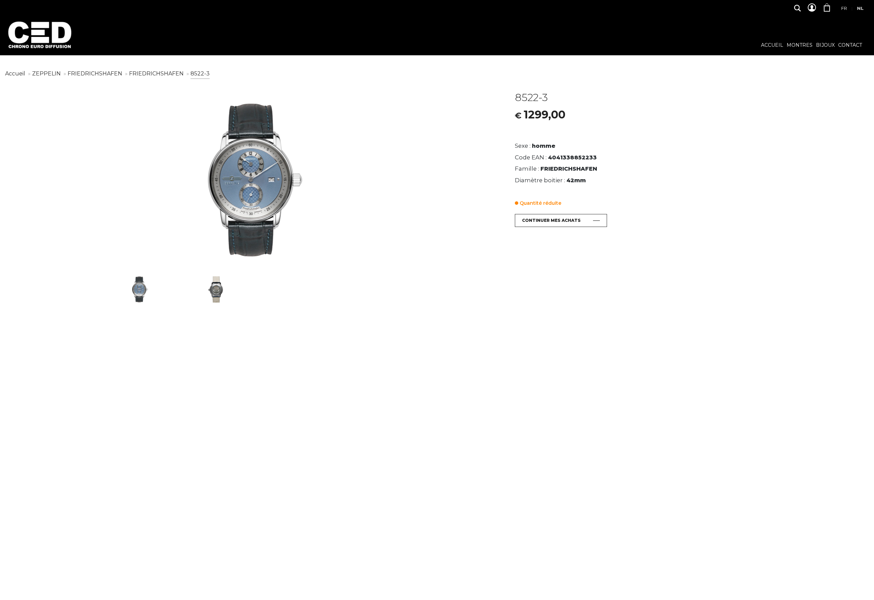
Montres (800, 45)
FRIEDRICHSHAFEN (96, 73)
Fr (844, 8)
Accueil (772, 45)
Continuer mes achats (551, 220)
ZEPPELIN (47, 73)
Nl (860, 8)
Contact (850, 45)
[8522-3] (255, 180)
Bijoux (825, 45)
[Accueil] (39, 40)
